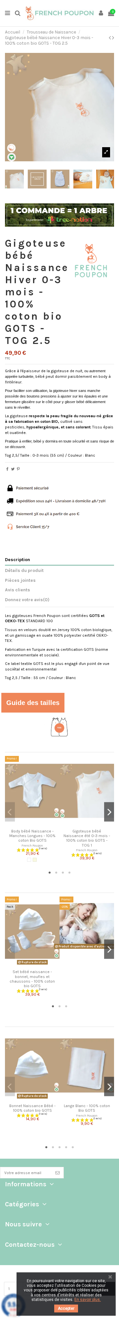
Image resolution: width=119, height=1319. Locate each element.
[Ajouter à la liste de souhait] (28, 824)
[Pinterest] (18, 469)
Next (109, 812)
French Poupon (32, 845)
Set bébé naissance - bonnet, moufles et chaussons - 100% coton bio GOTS (32, 978)
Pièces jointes (20, 580)
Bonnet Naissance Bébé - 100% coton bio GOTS (32, 1108)
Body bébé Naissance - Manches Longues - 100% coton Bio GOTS (32, 836)
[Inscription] (57, 1172)
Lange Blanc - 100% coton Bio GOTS (87, 1108)
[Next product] (113, 37)
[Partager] (7, 469)
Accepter (66, 1308)
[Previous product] (110, 37)
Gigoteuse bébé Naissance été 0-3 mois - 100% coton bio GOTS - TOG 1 (86, 838)
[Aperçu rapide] (36, 824)
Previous (10, 812)
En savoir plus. (87, 1299)
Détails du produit (24, 570)
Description (17, 559)
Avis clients (17, 589)
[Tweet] (13, 469)
